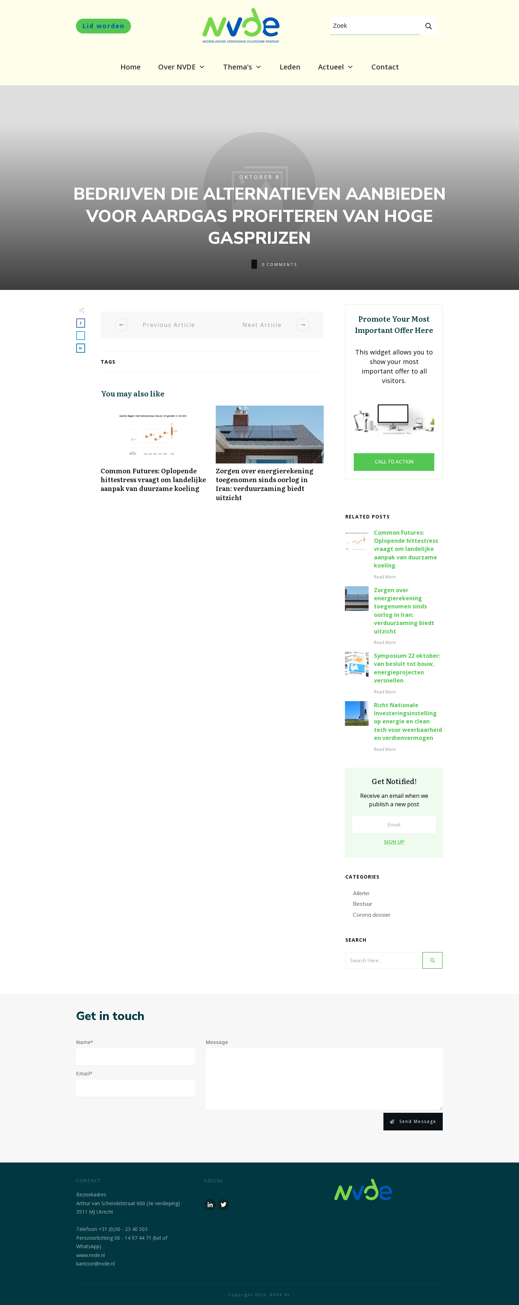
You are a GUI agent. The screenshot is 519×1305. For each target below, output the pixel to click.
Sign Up (394, 842)
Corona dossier (371, 914)
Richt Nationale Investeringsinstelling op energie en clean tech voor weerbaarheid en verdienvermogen (408, 721)
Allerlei (361, 893)
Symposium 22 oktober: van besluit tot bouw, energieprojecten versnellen (407, 668)
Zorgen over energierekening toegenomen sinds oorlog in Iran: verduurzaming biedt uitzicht (270, 457)
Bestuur (362, 903)
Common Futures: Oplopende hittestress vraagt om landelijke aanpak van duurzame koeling (155, 457)
